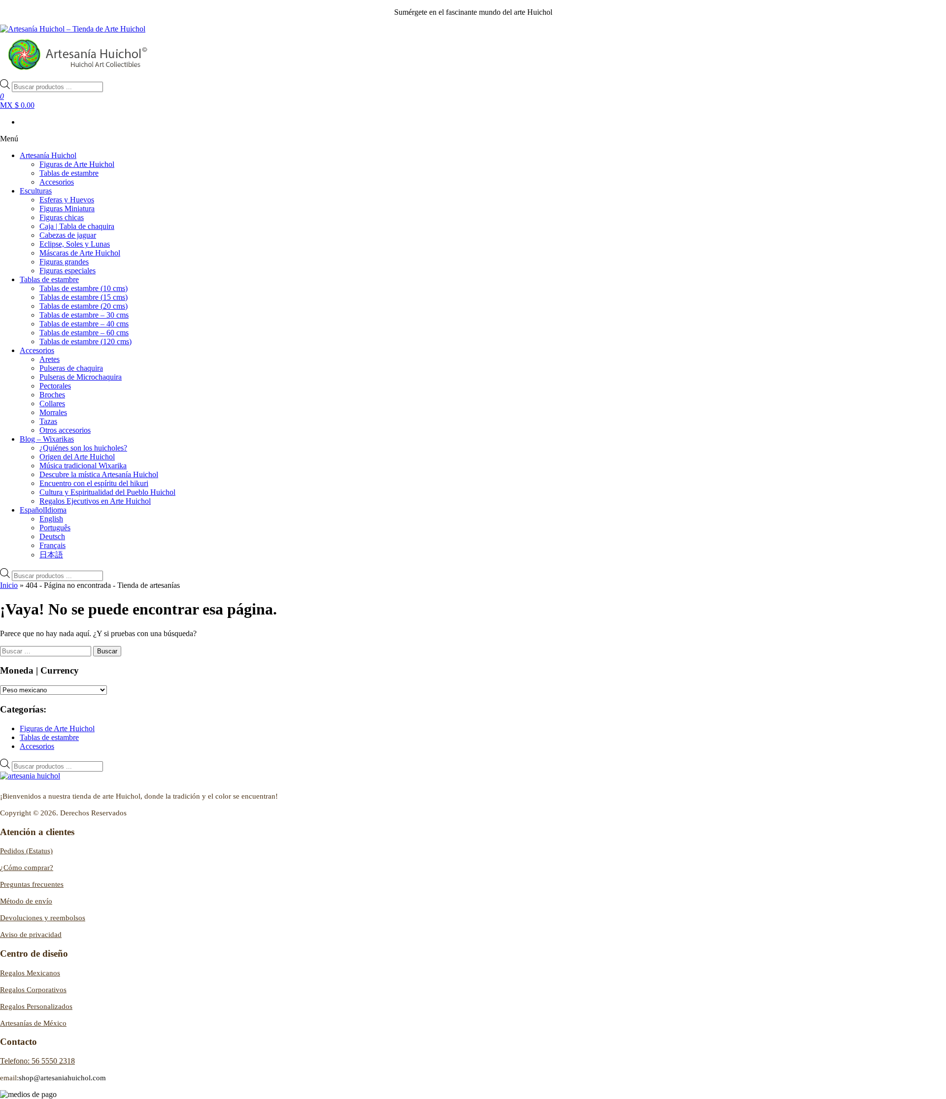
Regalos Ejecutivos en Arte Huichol (95, 501)
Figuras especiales (67, 270)
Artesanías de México (33, 1023)
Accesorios (56, 182)
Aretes (49, 359)
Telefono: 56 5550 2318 (37, 1061)
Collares (52, 403)
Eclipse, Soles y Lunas (74, 244)
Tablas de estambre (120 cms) (85, 341)
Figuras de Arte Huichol (76, 164)
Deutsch (52, 536)
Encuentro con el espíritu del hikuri (93, 483)
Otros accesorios (65, 430)
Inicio (9, 585)
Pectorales (55, 386)
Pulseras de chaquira (71, 368)
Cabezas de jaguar (67, 235)
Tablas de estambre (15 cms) (83, 297)
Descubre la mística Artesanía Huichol (98, 474)
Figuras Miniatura (67, 208)
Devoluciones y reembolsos (42, 918)
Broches (52, 394)
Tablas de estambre (69, 173)
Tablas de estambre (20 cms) (83, 306)
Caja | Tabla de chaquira (76, 226)
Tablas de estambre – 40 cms (84, 324)
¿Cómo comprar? (26, 868)
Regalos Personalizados (36, 1006)
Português (54, 527)
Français (52, 545)
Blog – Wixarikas (47, 439)
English (51, 519)
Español (43, 510)
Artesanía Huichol (48, 155)
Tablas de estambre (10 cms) (83, 288)
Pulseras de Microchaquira (80, 377)
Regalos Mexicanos (30, 973)
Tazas (48, 421)
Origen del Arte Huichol (77, 457)
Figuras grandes (64, 262)
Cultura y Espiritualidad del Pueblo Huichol (107, 492)
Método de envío (26, 901)
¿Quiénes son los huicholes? (83, 448)
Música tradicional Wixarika (83, 465)
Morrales (53, 412)
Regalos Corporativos (33, 990)
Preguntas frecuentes (32, 884)
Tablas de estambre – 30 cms (84, 315)
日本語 (51, 554)
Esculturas (36, 191)
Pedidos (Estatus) (26, 851)
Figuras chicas (61, 217)
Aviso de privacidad (31, 934)
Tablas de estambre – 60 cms (84, 332)
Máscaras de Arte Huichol (79, 253)
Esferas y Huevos (66, 199)
